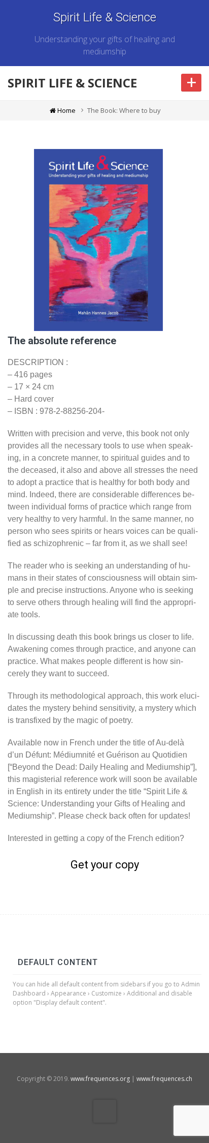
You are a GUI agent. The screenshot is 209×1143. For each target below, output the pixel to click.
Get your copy (105, 864)
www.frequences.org (100, 1078)
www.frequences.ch (164, 1078)
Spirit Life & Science (104, 17)
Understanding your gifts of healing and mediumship (104, 45)
